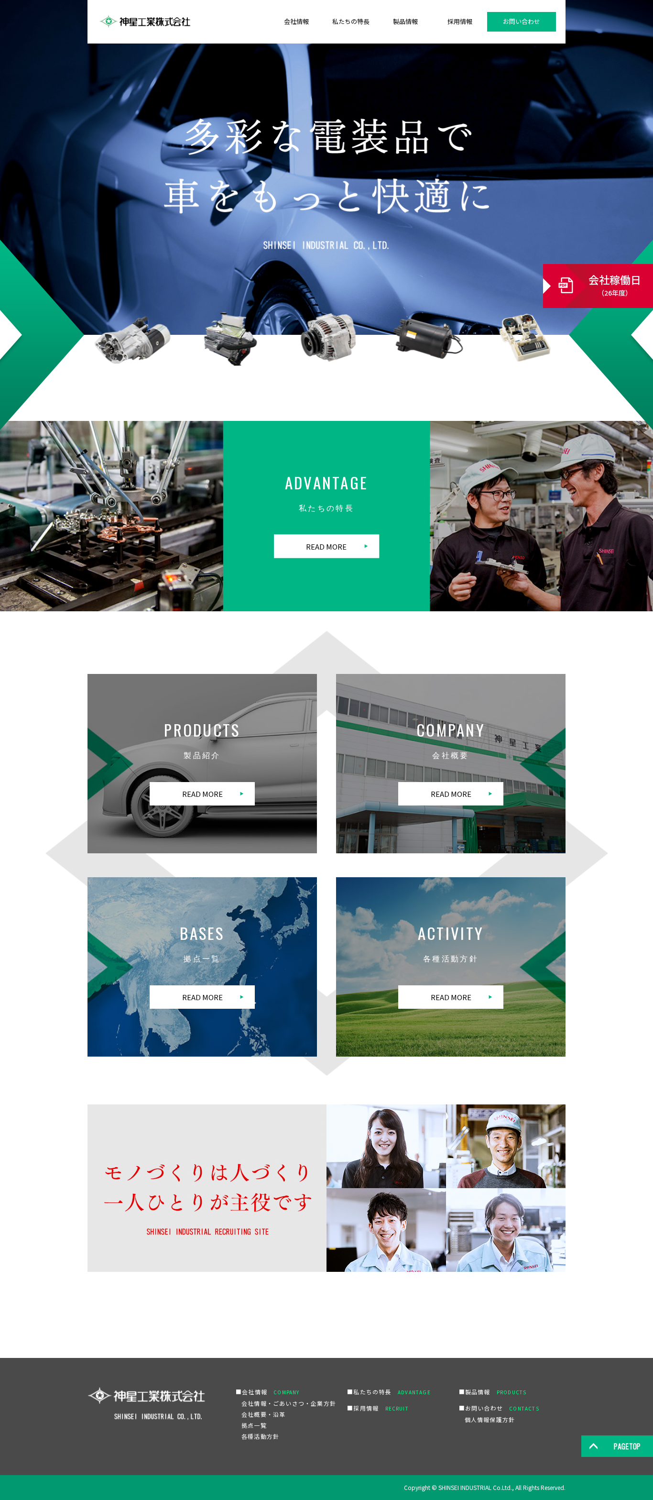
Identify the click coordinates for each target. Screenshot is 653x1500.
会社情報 (296, 21)
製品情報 (405, 21)
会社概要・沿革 (263, 1414)
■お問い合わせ (499, 1408)
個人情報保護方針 (490, 1419)
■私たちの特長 (388, 1392)
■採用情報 (378, 1408)
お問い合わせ (521, 21)
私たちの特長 (351, 21)
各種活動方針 (260, 1436)
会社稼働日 (614, 285)
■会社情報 (268, 1392)
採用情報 (459, 21)
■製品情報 (493, 1392)
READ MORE (326, 546)
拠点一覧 (254, 1425)
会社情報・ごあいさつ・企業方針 (288, 1403)
